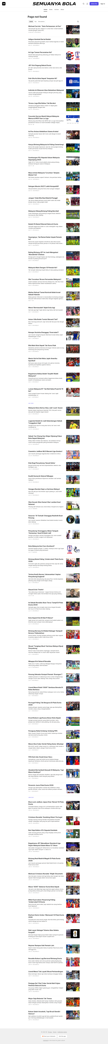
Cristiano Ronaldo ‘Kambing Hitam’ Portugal (45, 817)
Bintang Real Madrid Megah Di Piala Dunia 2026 (44, 860)
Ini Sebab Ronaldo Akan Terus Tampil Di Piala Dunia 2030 (45, 604)
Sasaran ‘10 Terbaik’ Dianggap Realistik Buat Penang (45, 517)
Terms (54, 1032)
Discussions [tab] (41, 21)
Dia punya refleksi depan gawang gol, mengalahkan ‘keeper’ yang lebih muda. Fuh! (45, 988)
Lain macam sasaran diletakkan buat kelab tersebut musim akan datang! (45, 521)
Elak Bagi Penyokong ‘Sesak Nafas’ (41, 463)
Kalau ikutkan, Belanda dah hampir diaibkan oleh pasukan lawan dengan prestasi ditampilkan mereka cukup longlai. (45, 1001)
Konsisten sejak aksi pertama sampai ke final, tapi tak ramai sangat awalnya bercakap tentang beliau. (45, 564)
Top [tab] (35, 21)
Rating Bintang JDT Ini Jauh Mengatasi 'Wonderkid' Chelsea (43, 253)
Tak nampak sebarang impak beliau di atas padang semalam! (46, 270)
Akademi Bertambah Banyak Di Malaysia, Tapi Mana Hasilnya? (46, 771)
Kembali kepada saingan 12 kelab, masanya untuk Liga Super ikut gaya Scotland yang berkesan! (46, 549)
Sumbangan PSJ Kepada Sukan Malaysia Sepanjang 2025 (44, 159)
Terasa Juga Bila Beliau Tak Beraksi (42, 103)
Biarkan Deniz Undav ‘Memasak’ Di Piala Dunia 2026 (46, 916)
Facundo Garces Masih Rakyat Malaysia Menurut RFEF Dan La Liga (43, 117)
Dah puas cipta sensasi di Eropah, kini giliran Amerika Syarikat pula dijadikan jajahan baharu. (43, 364)
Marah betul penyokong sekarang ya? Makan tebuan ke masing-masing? (44, 55)
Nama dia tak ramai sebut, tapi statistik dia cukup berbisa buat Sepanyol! (45, 905)
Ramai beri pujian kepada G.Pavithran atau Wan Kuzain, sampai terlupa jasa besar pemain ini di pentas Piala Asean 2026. (45, 242)
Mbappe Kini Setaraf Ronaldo (39, 661)
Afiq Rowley (38, 32)
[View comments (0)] (41, 34)
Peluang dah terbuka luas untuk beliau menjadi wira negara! (45, 506)
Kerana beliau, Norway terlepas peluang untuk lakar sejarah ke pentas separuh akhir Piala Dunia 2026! (45, 636)
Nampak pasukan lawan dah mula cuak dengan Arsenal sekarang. (44, 134)
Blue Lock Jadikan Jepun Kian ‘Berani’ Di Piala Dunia (46, 803)
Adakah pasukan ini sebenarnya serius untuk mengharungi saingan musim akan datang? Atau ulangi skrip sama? (45, 677)
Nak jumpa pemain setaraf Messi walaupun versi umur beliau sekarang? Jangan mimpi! (46, 692)
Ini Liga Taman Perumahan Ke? (40, 52)
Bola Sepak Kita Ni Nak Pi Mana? (40, 618)
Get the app (62, 1036)
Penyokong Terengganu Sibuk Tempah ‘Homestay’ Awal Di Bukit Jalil (43, 532)
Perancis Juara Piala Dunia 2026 (40, 785)
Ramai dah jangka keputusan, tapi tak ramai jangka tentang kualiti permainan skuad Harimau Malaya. (45, 147)
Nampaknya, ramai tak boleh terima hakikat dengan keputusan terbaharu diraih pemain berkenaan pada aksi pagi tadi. (46, 760)
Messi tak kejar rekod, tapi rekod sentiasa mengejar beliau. (45, 974)
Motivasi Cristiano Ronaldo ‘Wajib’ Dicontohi (45, 874)
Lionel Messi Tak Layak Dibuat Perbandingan (45, 972)
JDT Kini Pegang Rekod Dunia (39, 65)
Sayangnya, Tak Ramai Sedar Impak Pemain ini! (45, 238)
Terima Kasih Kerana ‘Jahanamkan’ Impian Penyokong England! (44, 575)
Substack (45, 1040)
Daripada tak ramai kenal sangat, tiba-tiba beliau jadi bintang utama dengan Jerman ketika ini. (46, 920)
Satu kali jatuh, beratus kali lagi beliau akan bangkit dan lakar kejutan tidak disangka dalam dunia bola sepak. (46, 877)
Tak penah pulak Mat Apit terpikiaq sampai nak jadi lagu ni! (45, 81)
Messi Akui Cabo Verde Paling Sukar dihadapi (45, 744)
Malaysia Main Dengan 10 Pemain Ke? (42, 268)
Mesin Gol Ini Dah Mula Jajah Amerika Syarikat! (42, 360)
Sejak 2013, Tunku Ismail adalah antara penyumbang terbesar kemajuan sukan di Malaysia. (43, 163)
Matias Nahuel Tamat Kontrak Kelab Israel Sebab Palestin (44, 293)
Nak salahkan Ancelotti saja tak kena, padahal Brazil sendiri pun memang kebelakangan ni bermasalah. (45, 1017)
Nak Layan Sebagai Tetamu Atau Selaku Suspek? (43, 931)
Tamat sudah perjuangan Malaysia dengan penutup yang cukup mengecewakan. (44, 93)
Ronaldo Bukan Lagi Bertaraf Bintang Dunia (45, 958)
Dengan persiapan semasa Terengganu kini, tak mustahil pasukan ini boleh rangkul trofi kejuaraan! (44, 536)
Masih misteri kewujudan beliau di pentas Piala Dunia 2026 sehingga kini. (45, 948)
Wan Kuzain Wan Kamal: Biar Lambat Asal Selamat (44, 503)
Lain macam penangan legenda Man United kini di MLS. (44, 454)
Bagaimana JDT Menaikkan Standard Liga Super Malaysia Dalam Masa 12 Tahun (44, 844)
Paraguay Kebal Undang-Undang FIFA (42, 731)
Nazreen (35, 508)
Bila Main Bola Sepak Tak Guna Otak (42, 345)
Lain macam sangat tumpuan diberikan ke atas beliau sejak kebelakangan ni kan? (45, 335)
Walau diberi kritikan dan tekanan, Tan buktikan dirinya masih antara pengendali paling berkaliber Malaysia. (44, 441)
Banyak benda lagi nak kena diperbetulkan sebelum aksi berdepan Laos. (44, 466)
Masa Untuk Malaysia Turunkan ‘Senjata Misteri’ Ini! (43, 174)
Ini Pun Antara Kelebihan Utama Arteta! (43, 131)
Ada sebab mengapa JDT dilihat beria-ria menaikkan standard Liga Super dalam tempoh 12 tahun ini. (46, 848)
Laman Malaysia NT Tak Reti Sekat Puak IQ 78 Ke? (45, 390)
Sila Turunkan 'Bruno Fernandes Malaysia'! (44, 279)
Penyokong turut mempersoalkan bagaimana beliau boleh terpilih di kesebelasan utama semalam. (45, 379)
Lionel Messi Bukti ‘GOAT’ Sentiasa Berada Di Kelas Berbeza (45, 688)
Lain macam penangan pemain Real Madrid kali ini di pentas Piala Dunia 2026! (45, 864)
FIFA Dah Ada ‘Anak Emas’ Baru (40, 757)
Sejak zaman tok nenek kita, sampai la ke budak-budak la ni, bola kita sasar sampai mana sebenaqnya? (45, 621)
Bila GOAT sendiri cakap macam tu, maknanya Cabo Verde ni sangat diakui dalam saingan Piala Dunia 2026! (46, 747)
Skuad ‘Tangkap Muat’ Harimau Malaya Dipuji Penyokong (45, 647)
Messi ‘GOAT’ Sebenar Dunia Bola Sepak (43, 887)
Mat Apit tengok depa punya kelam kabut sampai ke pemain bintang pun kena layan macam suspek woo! (45, 935)
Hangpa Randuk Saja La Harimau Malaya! (44, 489)
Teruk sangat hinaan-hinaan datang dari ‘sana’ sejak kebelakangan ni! (43, 394)
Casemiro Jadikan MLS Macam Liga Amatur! (45, 451)
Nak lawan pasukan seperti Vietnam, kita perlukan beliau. (45, 177)
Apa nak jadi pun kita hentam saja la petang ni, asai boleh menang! (45, 492)
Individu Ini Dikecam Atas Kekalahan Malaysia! (46, 90)
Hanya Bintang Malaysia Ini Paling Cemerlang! (46, 145)
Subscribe (94, 4)
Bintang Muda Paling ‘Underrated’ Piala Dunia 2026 (45, 560)
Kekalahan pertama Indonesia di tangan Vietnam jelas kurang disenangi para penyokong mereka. (46, 348)
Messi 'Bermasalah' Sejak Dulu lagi (41, 308)
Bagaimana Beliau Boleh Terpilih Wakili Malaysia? (43, 375)
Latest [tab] (31, 21)
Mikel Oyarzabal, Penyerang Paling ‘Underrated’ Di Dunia (41, 901)
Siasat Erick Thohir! (36, 590)
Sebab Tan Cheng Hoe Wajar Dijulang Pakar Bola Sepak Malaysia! (45, 437)
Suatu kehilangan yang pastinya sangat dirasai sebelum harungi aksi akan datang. (44, 214)
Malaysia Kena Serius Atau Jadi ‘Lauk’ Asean (45, 408)
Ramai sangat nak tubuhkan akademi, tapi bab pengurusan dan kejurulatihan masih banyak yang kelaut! (45, 775)
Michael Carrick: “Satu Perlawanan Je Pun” (44, 26)
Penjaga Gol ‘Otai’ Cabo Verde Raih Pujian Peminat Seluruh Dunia (44, 984)
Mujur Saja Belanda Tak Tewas (40, 999)
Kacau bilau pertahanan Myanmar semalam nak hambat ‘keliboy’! (44, 479)
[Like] (29, 34)
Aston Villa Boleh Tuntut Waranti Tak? (43, 319)
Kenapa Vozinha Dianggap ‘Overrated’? (43, 332)
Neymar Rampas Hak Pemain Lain (41, 945)
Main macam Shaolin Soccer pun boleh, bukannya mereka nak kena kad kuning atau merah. (45, 734)
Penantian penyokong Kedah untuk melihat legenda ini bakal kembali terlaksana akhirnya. (46, 42)
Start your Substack (49, 1036)
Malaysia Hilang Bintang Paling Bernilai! (43, 211)
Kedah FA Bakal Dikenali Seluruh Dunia (43, 224)
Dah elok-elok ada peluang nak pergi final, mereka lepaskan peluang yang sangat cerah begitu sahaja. (45, 579)
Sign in (103, 4)
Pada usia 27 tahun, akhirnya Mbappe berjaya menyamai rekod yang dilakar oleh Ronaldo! (45, 664)
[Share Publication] (87, 3)
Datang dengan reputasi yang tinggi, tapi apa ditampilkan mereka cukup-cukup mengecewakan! (45, 708)
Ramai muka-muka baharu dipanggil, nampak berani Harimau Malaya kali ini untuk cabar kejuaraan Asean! (44, 651)
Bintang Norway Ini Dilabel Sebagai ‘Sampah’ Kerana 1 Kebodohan (45, 632)
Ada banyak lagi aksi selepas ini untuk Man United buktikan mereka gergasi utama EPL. (45, 29)
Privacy (50, 1032)
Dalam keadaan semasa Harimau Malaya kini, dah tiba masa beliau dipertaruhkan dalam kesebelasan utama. (45, 282)
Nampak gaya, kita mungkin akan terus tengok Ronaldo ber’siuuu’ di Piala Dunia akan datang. (44, 608)
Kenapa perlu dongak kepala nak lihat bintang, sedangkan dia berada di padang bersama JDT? (46, 257)
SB (33, 124)
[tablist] (36, 21)
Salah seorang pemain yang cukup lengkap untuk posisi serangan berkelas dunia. (44, 833)
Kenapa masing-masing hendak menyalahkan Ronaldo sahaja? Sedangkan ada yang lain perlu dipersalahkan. (44, 820)
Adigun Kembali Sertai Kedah (39, 39)
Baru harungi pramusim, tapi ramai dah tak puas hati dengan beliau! (46, 322)
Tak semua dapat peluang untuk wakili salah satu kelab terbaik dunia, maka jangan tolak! (44, 201)
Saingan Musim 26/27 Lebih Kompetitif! (43, 186)
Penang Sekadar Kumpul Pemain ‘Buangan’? (45, 674)
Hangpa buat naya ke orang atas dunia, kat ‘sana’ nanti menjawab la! (44, 426)
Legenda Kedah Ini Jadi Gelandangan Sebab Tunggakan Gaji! (45, 422)
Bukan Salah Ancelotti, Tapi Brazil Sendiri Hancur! (44, 1013)
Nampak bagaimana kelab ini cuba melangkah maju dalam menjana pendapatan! (45, 227)
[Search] (83, 3)
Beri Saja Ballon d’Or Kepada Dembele (42, 830)
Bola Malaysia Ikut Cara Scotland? (41, 546)
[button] (45, 9)
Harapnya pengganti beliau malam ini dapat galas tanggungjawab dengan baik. (42, 106)
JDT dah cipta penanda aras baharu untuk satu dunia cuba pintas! (45, 68)
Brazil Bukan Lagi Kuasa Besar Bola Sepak (44, 718)
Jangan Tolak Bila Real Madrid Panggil (43, 198)
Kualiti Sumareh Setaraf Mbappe (40, 476)
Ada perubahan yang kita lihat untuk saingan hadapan (44, 188)
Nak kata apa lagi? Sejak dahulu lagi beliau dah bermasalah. (45, 310)
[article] (54, 30)
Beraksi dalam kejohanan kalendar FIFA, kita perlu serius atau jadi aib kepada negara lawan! (44, 411)
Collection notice (62, 1032)
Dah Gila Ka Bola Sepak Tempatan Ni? (42, 78)
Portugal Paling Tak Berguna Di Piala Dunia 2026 (44, 704)
